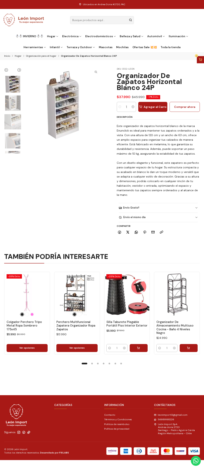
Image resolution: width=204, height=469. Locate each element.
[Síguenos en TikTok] (28, 432)
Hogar (51, 36)
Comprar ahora (184, 107)
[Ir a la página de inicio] (23, 20)
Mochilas (122, 47)
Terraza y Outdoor (79, 47)
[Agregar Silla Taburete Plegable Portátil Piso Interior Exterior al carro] (139, 348)
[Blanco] (27, 314)
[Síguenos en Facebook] (24, 432)
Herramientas (33, 47)
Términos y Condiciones (118, 419)
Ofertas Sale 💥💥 (144, 47)
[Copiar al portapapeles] (162, 232)
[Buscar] (130, 20)
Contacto (109, 414)
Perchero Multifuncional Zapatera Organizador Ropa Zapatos (75, 325)
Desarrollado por (54, 452)
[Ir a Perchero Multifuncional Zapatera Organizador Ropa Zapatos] (77, 294)
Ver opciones (27, 347)
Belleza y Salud (130, 36)
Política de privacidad (116, 428)
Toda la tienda (170, 47)
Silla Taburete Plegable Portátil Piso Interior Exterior (126, 324)
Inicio (7, 56)
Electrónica (70, 36)
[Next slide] (17, 71)
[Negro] (22, 314)
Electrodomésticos (99, 36)
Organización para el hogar (41, 56)
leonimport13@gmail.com (172, 414)
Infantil (55, 47)
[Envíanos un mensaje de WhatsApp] (196, 461)
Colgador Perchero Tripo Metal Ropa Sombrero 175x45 (24, 325)
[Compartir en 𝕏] (128, 232)
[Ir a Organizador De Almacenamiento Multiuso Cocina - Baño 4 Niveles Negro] (177, 294)
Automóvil (154, 36)
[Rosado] (32, 314)
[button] (84, 363)
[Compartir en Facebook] (120, 232)
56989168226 (166, 419)
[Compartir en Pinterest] (145, 232)
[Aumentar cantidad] (133, 107)
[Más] (43, 295)
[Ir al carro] (200, 59)
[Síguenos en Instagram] (19, 432)
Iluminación (177, 36)
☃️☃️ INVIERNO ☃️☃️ (29, 36)
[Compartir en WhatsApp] (136, 232)
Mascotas (106, 47)
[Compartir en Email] (153, 232)
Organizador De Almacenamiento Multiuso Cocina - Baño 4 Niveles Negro (174, 327)
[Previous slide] (8, 71)
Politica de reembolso (116, 424)
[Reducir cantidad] (120, 107)
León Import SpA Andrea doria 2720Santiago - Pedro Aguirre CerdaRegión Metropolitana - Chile (176, 429)
